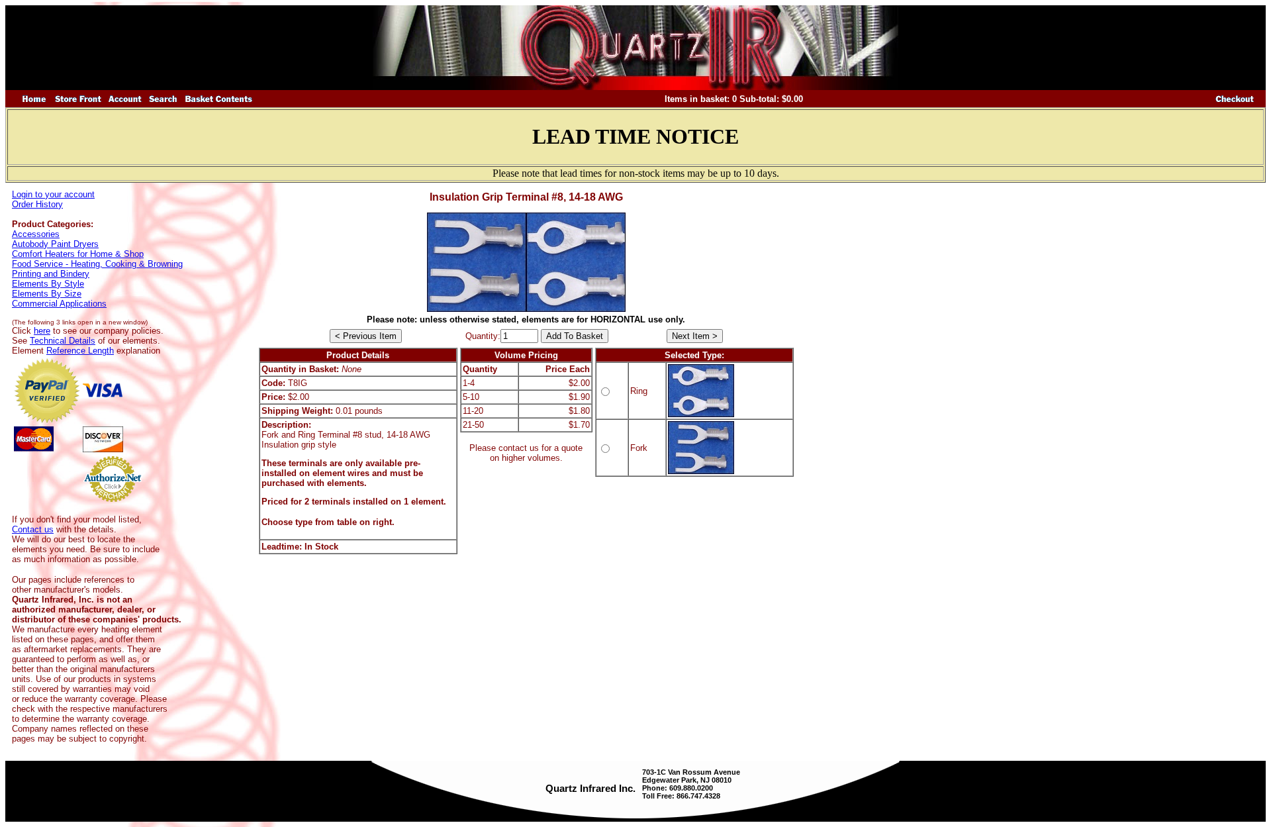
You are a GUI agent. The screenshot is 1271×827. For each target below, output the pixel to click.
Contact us (33, 529)
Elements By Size (46, 294)
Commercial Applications (59, 304)
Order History (37, 204)
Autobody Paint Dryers (55, 244)
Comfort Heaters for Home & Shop (78, 254)
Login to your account (53, 194)
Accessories (36, 234)
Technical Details (62, 341)
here (42, 331)
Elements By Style (48, 284)
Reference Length (80, 351)
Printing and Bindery (50, 274)
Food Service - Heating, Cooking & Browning (97, 264)
